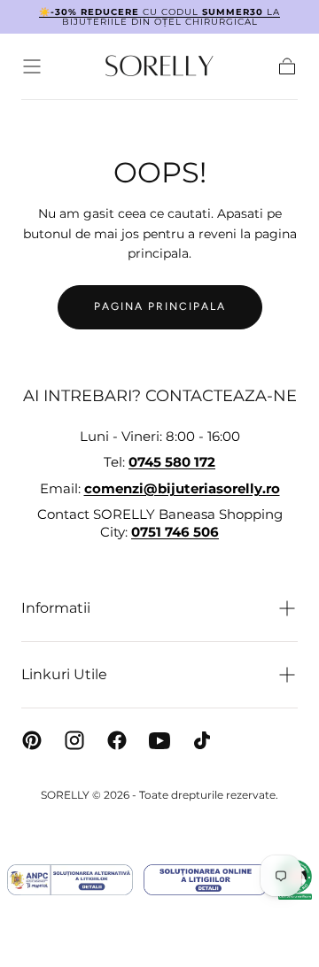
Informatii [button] (55, 608)
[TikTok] (202, 740)
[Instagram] (74, 740)
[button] (32, 66)
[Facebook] (116, 740)
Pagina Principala (160, 306)
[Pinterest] (31, 740)
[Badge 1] (70, 879)
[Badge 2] (206, 879)
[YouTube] (159, 740)
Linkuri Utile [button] (64, 674)
